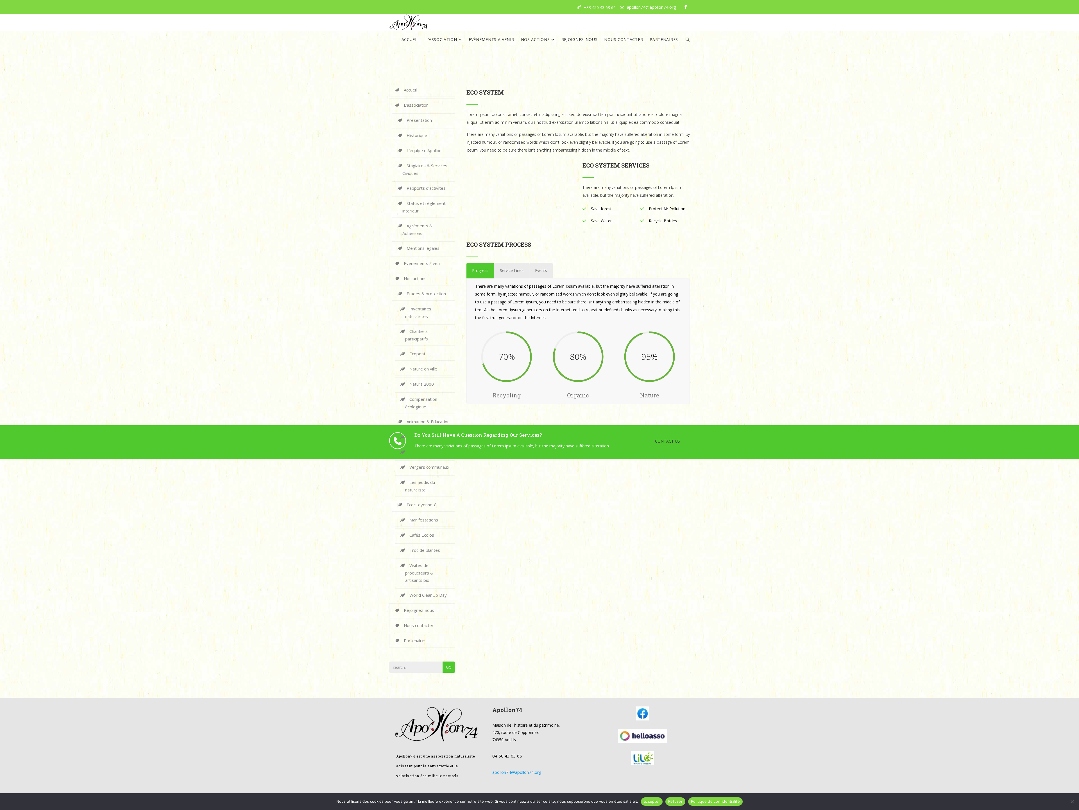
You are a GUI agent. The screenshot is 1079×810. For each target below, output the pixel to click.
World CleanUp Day (428, 595)
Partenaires (664, 39)
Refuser (675, 801)
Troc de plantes (424, 550)
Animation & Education (428, 421)
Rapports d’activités (426, 188)
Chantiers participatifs (416, 335)
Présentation (419, 120)
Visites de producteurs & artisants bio (419, 572)
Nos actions (536, 39)
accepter (652, 801)
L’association (441, 39)
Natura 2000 (421, 384)
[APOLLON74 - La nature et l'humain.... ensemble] (408, 22)
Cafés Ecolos (421, 535)
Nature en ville (423, 369)
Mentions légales (423, 248)
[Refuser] (1072, 801)
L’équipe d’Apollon (424, 150)
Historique (417, 135)
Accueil (410, 39)
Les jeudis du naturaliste (420, 486)
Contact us (667, 441)
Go (449, 667)
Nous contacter (623, 39)
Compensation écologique (421, 402)
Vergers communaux (429, 467)
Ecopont (417, 353)
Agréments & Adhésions (417, 229)
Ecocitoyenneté (422, 504)
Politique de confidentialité (715, 801)
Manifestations (423, 520)
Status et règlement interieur (424, 207)
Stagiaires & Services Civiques (424, 169)
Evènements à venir (491, 39)
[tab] (480, 270)
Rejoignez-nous (579, 39)
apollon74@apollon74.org (651, 7)
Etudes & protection (426, 293)
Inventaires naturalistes (418, 312)
